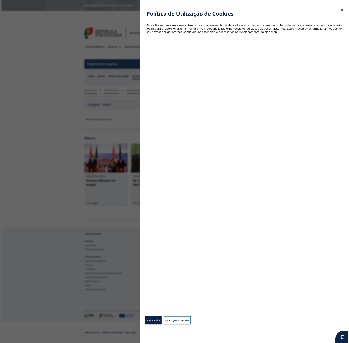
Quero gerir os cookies (177, 320)
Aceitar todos (153, 320)
